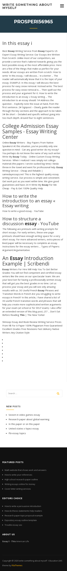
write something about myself (27, 6)
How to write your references (18, 474)
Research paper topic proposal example (24, 515)
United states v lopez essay (24, 428)
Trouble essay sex (13, 524)
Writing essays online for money (20, 484)
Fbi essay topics (17, 433)
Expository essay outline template (21, 520)
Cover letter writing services (18, 488)
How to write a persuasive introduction (23, 506)
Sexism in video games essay (24, 414)
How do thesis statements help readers (23, 510)
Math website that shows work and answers (25, 470)
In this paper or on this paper (24, 424)
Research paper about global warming (29, 419)
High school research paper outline (21, 479)
